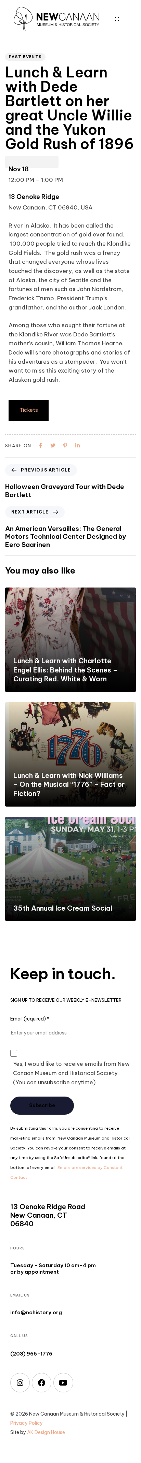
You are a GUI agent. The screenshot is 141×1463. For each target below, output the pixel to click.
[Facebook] (41, 1382)
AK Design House (46, 1432)
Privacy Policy (26, 1423)
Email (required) (29, 1019)
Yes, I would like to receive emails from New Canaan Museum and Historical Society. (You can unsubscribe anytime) (71, 1072)
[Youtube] (63, 1382)
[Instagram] (20, 1382)
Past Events (25, 56)
